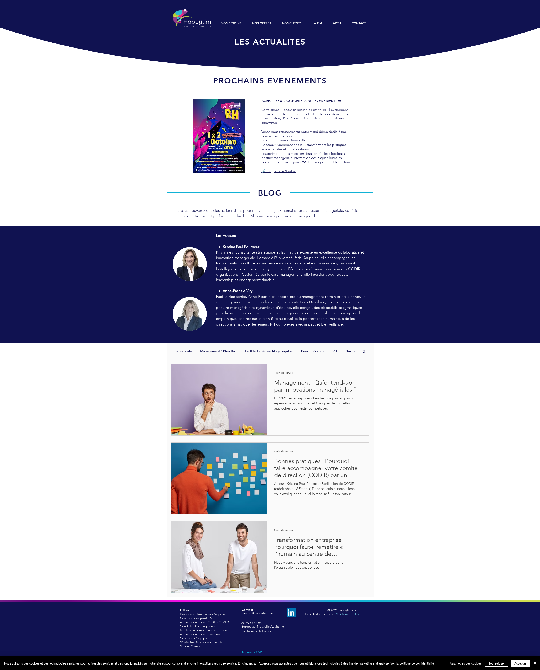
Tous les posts (181, 351)
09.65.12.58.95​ (251, 623)
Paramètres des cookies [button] (465, 663)
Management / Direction (218, 351)
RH (335, 351)
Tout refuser (497, 663)
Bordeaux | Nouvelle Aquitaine (262, 626)
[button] (364, 352)
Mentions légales (347, 614)
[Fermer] (534, 663)
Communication (312, 351)
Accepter (520, 663)
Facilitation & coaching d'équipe (269, 351)
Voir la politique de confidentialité (412, 663)
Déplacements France (256, 631)
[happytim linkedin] (291, 612)
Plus (348, 351)
